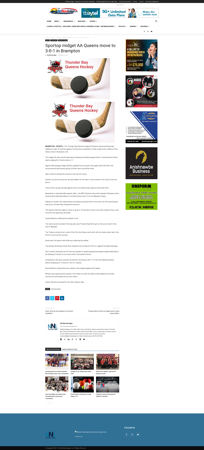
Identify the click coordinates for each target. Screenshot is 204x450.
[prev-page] (46, 402)
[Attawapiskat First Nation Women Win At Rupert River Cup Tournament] (56, 362)
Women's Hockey (62, 40)
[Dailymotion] (62, 339)
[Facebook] (144, 31)
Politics (121, 26)
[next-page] (50, 402)
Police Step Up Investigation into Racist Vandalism (59, 312)
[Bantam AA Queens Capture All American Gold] (107, 362)
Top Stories (54, 40)
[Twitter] (147, 31)
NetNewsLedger (52, 55)
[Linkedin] (62, 298)
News (56, 21)
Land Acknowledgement (152, 1)
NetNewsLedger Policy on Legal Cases (106, 1)
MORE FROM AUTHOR (69, 349)
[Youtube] (151, 31)
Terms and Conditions (125, 1)
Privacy (135, 1)
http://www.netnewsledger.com (68, 326)
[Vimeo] (81, 339)
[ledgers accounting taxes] (141, 127)
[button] (156, 21)
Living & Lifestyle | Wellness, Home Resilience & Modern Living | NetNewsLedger (80, 26)
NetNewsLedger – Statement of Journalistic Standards (79, 1)
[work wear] (141, 91)
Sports (92, 21)
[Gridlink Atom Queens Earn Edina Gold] (82, 362)
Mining (133, 26)
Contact (141, 1)
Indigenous (68, 21)
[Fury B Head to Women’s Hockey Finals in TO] (82, 384)
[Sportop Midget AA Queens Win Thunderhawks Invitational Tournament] (56, 384)
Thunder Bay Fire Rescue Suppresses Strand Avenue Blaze (103, 312)
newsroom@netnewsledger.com (94, 436)
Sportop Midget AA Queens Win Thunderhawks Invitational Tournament (55, 396)
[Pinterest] (57, 298)
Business (144, 26)
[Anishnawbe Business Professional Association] (141, 163)
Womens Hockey (56, 289)
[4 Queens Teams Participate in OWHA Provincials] (107, 384)
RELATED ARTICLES (53, 349)
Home (49, 21)
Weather (81, 21)
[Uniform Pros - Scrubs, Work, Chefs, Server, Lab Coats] (141, 196)
